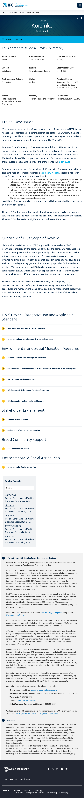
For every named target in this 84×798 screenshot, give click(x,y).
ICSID (28, 779)
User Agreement (31, 793)
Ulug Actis (9, 505)
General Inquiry (63, 793)
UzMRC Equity (11, 495)
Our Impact (17, 790)
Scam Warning (51, 793)
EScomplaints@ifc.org (15, 615)
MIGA (22, 779)
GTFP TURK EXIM (13, 526)
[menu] (79, 5)
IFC (16, 779)
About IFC (6, 790)
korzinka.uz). (64, 162)
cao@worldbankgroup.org (25, 700)
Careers (27, 790)
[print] (77, 18)
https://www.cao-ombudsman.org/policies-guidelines (37, 713)
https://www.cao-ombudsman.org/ (43, 690)
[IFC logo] (15, 5)
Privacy (41, 793)
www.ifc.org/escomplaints (52, 613)
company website (50, 173)
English (36, 790)
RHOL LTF (9, 536)
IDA (11, 779)
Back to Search (42, 31)
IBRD (6, 779)
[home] (4, 12)
